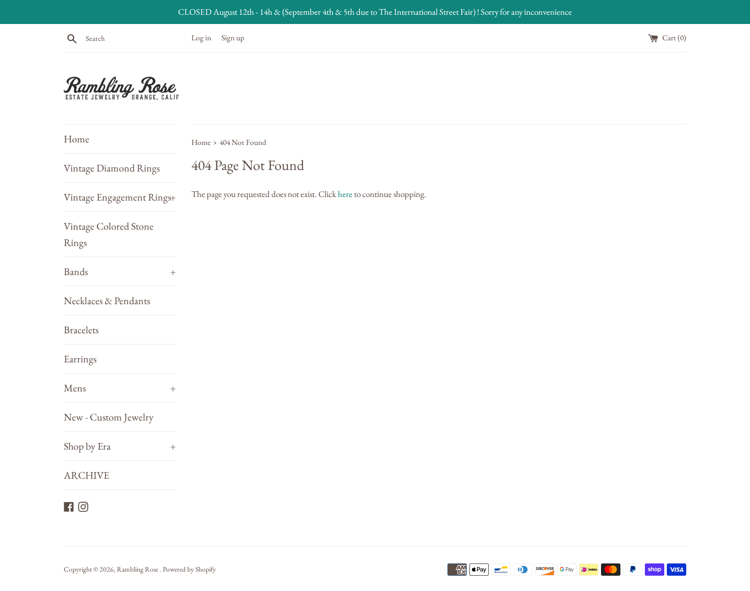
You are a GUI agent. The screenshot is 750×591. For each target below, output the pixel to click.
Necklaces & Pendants (107, 300)
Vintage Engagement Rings (120, 197)
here (345, 194)
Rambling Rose (138, 569)
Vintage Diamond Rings (112, 168)
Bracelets (81, 329)
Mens (120, 388)
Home (76, 138)
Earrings (80, 358)
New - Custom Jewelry (109, 417)
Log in (201, 38)
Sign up (232, 38)
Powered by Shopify (189, 569)
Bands (120, 271)
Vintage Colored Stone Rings (109, 234)
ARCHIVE (86, 475)
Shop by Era (120, 446)
